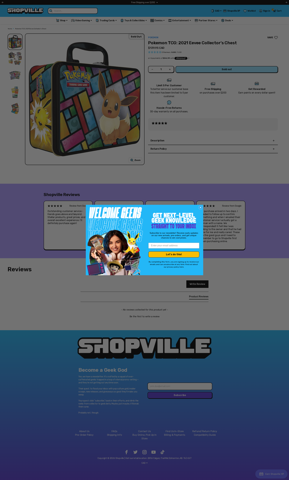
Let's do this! (174, 254)
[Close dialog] (200, 207)
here (181, 267)
